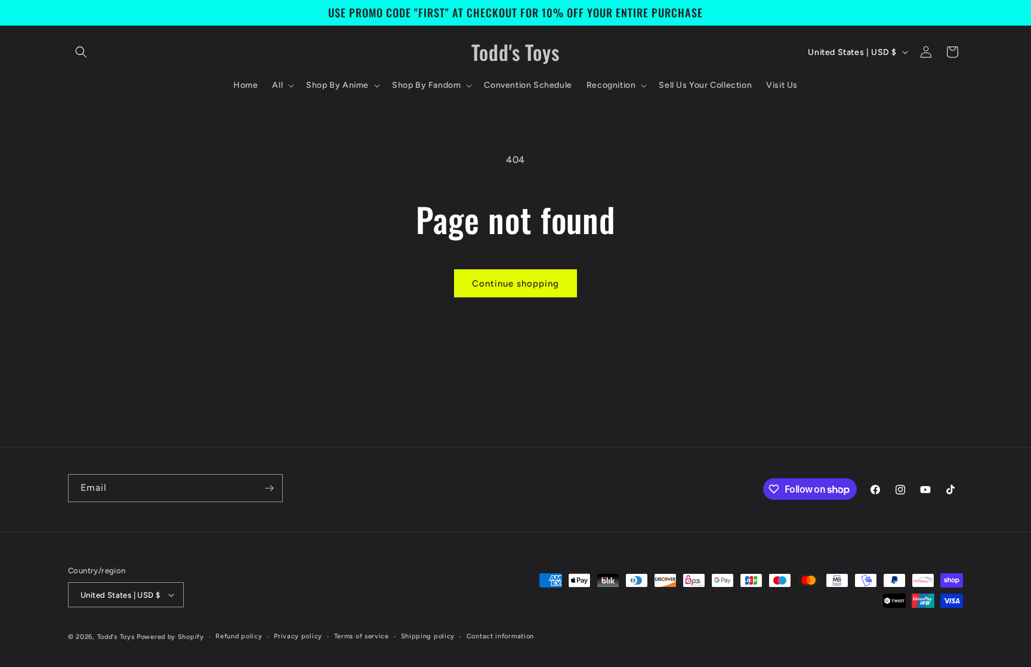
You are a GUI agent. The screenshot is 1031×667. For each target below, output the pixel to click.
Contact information (500, 636)
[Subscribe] (269, 488)
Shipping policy (428, 636)
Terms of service (361, 636)
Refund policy (238, 636)
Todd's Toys (116, 637)
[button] (81, 52)
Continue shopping (515, 283)
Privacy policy (298, 636)
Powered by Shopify (170, 637)
